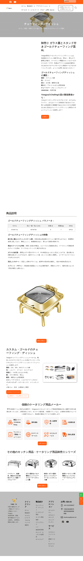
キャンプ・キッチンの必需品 (40, 534)
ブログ (42, 10)
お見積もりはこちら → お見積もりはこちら (66, 8)
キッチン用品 (40, 517)
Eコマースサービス (52, 545)
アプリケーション (51, 504)
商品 (25, 28)
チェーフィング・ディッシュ (41, 23)
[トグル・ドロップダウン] (34, 6)
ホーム (23, 6)
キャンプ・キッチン (52, 521)
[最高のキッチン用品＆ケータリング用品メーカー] (9, 8)
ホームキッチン (52, 511)
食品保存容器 (40, 529)
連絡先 (27, 525)
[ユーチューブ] (67, 522)
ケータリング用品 (40, 513)
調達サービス (52, 540)
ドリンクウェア (40, 523)
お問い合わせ (50, 10)
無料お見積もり (41, 340)
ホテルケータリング (52, 516)
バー (37, 527)
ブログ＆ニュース (27, 521)
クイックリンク (27, 504)
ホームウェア (40, 539)
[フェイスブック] (63, 522)
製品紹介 (30, 6)
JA (68, 1)
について (34, 10)
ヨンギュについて (27, 516)
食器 (37, 519)
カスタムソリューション (13, 392)
